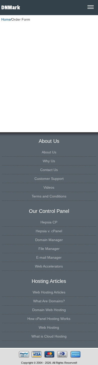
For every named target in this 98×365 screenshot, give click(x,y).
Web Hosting (49, 327)
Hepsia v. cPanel (49, 231)
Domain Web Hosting (49, 310)
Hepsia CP (48, 222)
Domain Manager (49, 240)
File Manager (49, 249)
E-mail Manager (49, 257)
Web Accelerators (49, 266)
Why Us (49, 161)
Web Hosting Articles (49, 292)
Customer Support (49, 179)
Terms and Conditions (49, 196)
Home (6, 19)
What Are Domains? (49, 301)
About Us (49, 152)
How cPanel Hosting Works (48, 319)
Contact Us (49, 170)
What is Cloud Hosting (49, 336)
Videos (48, 187)
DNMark (10, 7)
